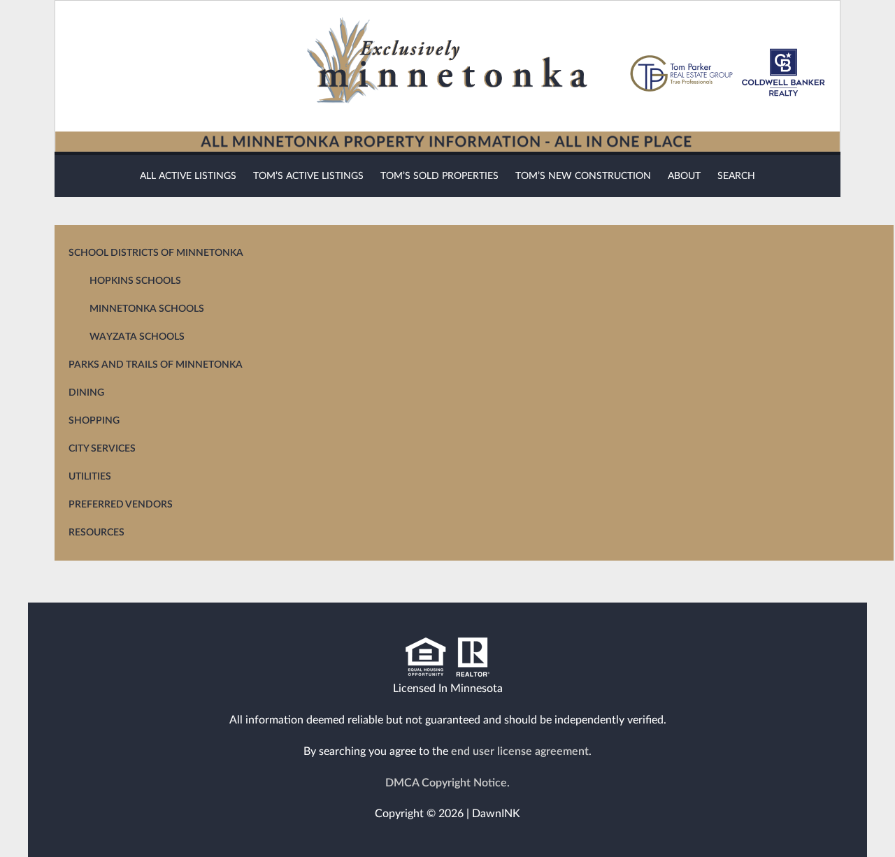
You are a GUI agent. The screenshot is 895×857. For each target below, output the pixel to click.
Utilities (90, 477)
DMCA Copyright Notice (446, 782)
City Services (102, 449)
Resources (96, 533)
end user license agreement (520, 751)
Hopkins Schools (135, 281)
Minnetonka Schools (147, 309)
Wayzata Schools (137, 337)
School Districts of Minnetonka (156, 253)
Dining (86, 393)
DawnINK (496, 813)
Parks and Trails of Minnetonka (156, 365)
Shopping (94, 421)
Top (839, 822)
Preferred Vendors (121, 505)
